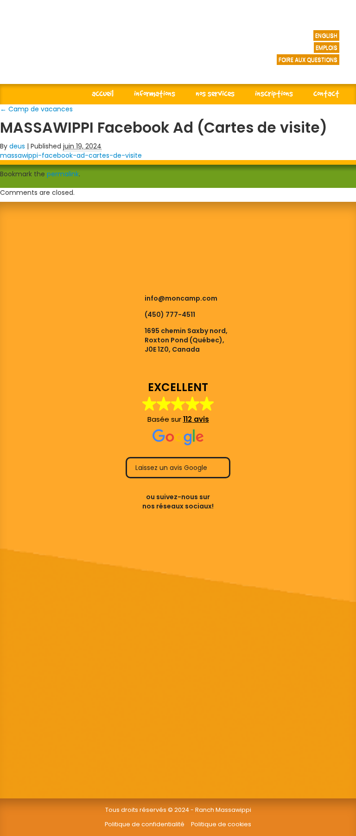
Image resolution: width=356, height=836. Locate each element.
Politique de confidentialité (144, 824)
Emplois (326, 47)
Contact (326, 93)
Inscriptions (274, 93)
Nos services (215, 93)
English (326, 35)
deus (17, 146)
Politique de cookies (221, 824)
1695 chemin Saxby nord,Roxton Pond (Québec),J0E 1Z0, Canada (186, 340)
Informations (154, 93)
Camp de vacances (36, 109)
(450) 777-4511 (170, 314)
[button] (178, 413)
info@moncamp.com (181, 298)
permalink (63, 174)
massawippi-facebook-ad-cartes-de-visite (71, 155)
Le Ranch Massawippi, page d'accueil (130, 51)
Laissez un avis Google (172, 467)
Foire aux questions (308, 60)
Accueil (103, 93)
